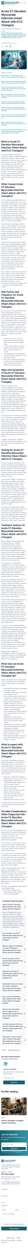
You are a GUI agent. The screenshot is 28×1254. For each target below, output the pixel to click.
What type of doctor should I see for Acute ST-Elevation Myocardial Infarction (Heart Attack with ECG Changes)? (12, 1040)
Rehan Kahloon (17, 34)
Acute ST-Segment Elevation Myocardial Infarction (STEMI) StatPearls (13, 36)
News (10, 1172)
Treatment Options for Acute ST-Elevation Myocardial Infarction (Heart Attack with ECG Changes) (13, 109)
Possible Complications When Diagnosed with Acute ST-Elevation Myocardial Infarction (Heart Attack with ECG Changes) (14, 131)
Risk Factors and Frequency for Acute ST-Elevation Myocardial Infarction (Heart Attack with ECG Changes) (13, 88)
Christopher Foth (6, 34)
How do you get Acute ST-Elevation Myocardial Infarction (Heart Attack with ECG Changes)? (12, 962)
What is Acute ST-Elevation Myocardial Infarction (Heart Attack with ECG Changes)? (13, 76)
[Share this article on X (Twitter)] (2, 46)
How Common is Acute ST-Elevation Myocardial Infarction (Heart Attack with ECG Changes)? (12, 936)
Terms (18, 1238)
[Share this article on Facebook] (6, 46)
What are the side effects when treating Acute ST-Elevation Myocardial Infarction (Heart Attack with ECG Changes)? (12, 1013)
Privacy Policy (11, 1238)
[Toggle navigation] (25, 2)
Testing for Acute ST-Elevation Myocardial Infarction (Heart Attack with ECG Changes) (13, 102)
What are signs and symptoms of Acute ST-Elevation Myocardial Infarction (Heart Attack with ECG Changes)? (12, 949)
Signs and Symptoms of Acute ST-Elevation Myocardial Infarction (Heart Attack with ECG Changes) (13, 96)
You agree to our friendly (14, 1224)
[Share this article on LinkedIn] (10, 46)
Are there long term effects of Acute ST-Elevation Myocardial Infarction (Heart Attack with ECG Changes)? (12, 1027)
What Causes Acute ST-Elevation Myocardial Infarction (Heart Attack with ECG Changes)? (13, 82)
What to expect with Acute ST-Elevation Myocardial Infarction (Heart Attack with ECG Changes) (13, 123)
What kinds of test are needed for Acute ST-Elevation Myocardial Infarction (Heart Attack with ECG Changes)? (12, 987)
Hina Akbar (5, 33)
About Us (4, 1172)
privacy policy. (18, 1151)
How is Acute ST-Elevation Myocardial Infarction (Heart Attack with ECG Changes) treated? (11, 1000)
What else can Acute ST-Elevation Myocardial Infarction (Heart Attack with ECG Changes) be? (14, 116)
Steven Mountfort (15, 33)
